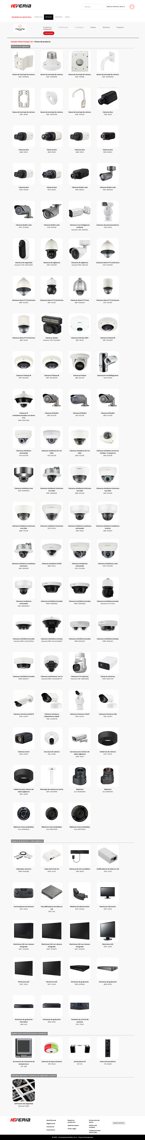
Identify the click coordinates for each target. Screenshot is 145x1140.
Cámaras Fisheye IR (107, 339)
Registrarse (50, 1124)
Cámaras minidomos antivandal (80, 566)
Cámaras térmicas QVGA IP (23, 715)
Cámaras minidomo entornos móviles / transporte (108, 453)
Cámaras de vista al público (79, 870)
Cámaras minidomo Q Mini (52, 565)
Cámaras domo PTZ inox (80, 301)
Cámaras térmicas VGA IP (79, 715)
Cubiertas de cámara (108, 753)
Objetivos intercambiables (23, 828)
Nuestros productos (71, 1121)
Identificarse (51, 1120)
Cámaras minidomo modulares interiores (23, 566)
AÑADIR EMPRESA (118, 1123)
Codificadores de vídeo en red (108, 870)
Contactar (48, 33)
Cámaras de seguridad (24, 264)
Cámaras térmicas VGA (108, 715)
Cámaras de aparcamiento (52, 1063)
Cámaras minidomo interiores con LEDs (51, 490)
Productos (38, 17)
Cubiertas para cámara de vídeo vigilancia (24, 791)
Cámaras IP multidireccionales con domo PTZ (24, 417)
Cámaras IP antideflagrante (107, 377)
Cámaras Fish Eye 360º (79, 339)
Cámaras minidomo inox (24, 489)
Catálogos (58, 17)
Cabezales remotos (23, 870)
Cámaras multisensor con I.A (52, 678)
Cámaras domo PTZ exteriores (107, 264)
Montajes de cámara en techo (51, 790)
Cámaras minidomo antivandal (23, 453)
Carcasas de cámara (52, 753)
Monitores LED (107, 945)
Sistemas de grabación (80, 983)
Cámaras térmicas (108, 678)
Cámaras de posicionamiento (107, 226)
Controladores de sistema (24, 908)
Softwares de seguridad (23, 1105)
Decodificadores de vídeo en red (51, 909)
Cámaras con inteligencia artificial (80, 227)
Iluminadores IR (80, 1063)
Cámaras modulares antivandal (23, 603)
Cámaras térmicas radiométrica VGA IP (51, 716)
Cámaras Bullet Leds (80, 188)
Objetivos (79, 790)
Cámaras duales (51, 339)
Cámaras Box (108, 113)
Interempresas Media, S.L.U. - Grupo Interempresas (75, 1137)
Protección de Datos (94, 1121)
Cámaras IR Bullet (52, 414)
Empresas (48, 17)
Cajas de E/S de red (51, 870)
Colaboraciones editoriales (95, 1132)
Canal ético (50, 1130)
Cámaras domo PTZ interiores (107, 301)
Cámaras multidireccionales (52, 602)
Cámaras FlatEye (79, 377)
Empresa (120, 27)
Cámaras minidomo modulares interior (107, 528)
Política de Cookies (93, 1126)
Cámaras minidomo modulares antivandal (79, 528)
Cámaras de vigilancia (51, 264)
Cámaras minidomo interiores (51, 527)
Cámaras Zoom (24, 753)
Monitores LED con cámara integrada (23, 946)
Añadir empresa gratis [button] (116, 7)
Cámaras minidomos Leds (108, 565)
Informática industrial (22, 17)
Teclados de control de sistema (80, 1022)
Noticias (106, 27)
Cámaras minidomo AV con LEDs (52, 453)
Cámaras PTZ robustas (80, 678)
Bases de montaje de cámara (24, 76)
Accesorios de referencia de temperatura (23, 1064)
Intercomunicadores (108, 1063)
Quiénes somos (73, 1125)
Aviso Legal (72, 1129)
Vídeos (67, 17)
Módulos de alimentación (79, 908)
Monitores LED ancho (108, 908)
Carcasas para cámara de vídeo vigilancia (79, 754)
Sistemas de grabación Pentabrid (24, 1022)
